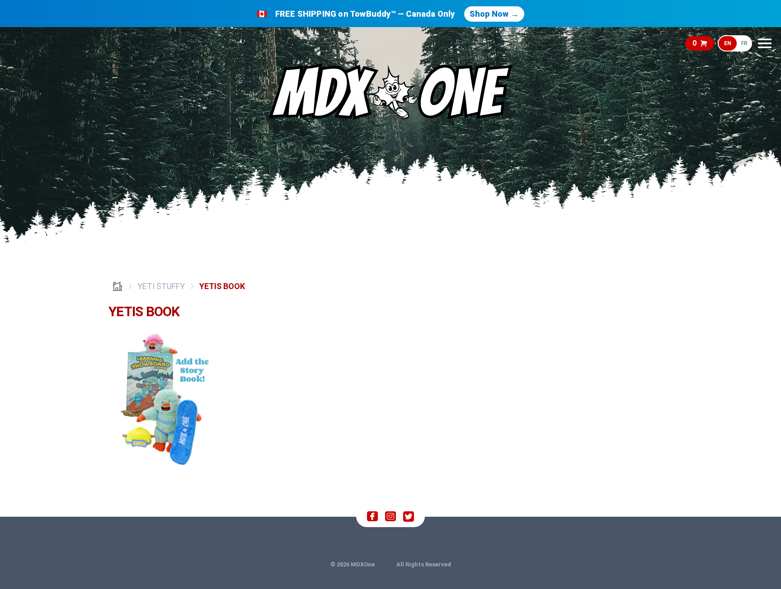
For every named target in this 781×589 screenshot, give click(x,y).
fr (744, 43)
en (727, 43)
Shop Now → (494, 14)
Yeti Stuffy (161, 286)
